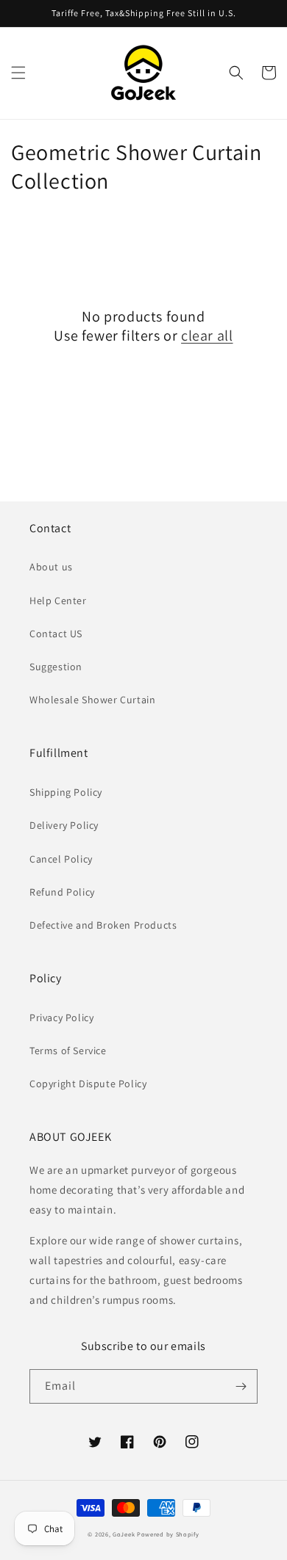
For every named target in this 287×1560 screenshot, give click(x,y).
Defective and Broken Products (103, 925)
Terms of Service (68, 1050)
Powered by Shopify (168, 1534)
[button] (18, 73)
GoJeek (124, 1534)
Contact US (55, 633)
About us (51, 566)
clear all (207, 335)
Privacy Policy (61, 1017)
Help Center (58, 600)
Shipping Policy (65, 792)
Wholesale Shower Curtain (92, 699)
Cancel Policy (61, 859)
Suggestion (55, 666)
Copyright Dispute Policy (87, 1083)
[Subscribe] (240, 1386)
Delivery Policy (64, 825)
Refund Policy (62, 892)
